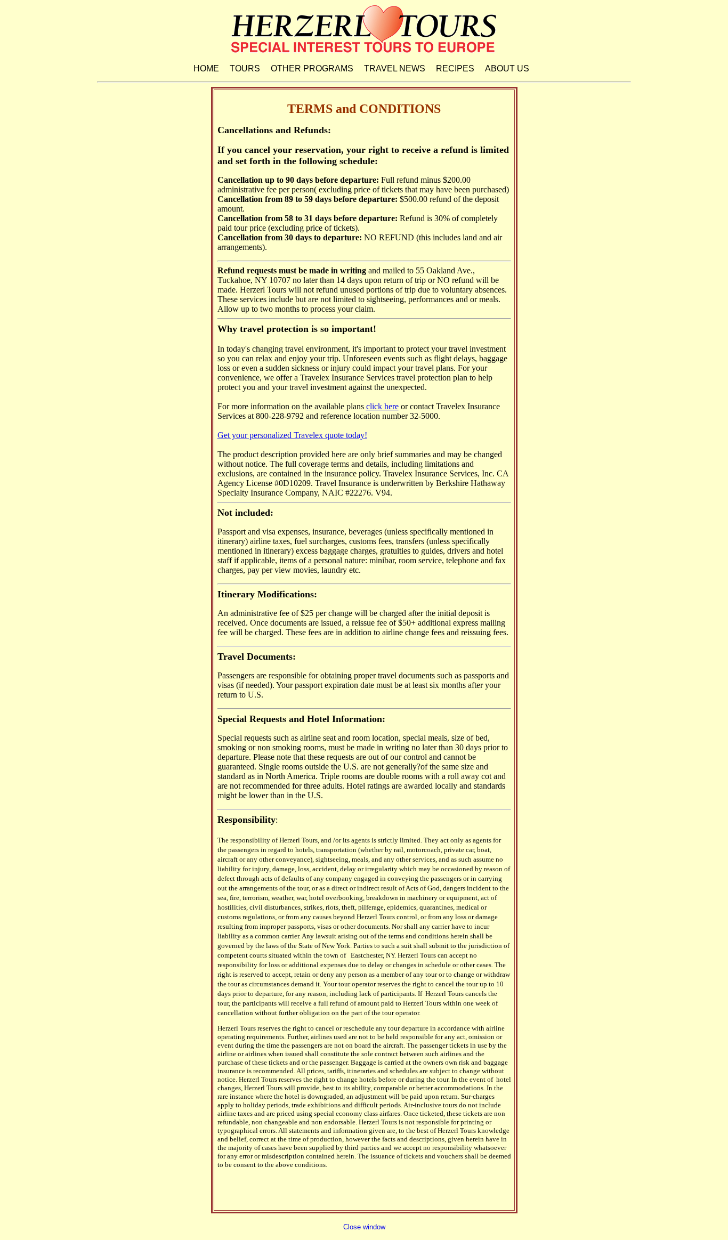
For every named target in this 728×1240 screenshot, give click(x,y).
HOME (206, 68)
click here (382, 406)
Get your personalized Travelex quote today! (292, 435)
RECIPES (455, 68)
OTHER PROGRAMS (312, 68)
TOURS (245, 68)
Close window (364, 1227)
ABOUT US (507, 68)
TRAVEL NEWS (394, 68)
